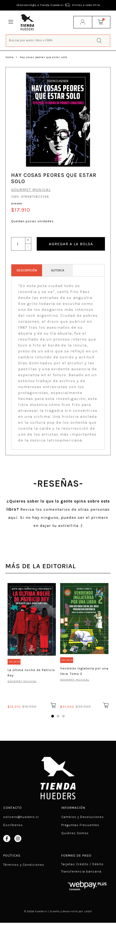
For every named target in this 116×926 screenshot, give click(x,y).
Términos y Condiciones (23, 865)
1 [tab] (52, 716)
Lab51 (88, 911)
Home (9, 57)
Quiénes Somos (75, 833)
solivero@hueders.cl (21, 817)
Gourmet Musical (31, 189)
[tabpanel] (31, 644)
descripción (27, 270)
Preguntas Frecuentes (80, 825)
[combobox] (58, 40)
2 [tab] (58, 716)
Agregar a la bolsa (71, 243)
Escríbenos (13, 825)
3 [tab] (63, 716)
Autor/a (57, 270)
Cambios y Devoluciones (82, 817)
